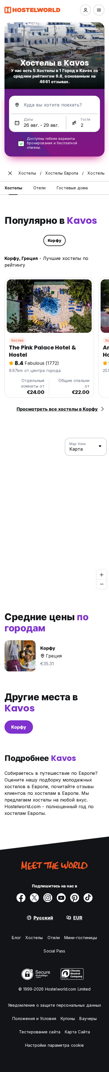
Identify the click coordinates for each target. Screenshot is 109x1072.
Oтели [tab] (39, 187)
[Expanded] (10, 173)
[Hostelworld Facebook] (20, 897)
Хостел (17, 340)
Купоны (68, 1018)
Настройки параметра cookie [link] (54, 1045)
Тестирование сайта (39, 1031)
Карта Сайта (77, 1031)
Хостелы (34, 937)
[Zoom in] (101, 574)
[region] (54, 513)
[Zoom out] (101, 584)
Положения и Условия (34, 1018)
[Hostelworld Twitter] (34, 897)
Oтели (54, 937)
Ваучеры (88, 1018)
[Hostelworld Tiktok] (88, 897)
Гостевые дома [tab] (72, 187)
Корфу (18, 727)
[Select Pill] (85, 10)
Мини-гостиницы (80, 937)
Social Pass (54, 951)
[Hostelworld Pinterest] (74, 897)
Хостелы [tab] (13, 187)
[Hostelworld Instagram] (47, 897)
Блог (16, 937)
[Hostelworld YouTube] (61, 897)
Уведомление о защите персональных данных (54, 1005)
